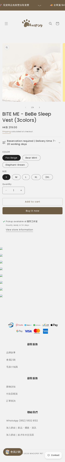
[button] (6, 23)
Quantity (6, 184)
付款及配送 (12, 393)
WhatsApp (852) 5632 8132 (22, 420)
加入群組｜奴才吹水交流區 (20, 434)
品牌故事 (10, 352)
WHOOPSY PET (36, 453)
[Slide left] (25, 107)
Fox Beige (11, 157)
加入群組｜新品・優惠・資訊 (21, 427)
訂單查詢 (10, 400)
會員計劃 (10, 359)
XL (36, 177)
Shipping (6, 131)
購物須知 (10, 386)
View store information (19, 229)
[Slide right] (39, 107)
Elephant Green (15, 164)
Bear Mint (31, 157)
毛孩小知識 (12, 366)
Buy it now (32, 210)
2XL (47, 177)
